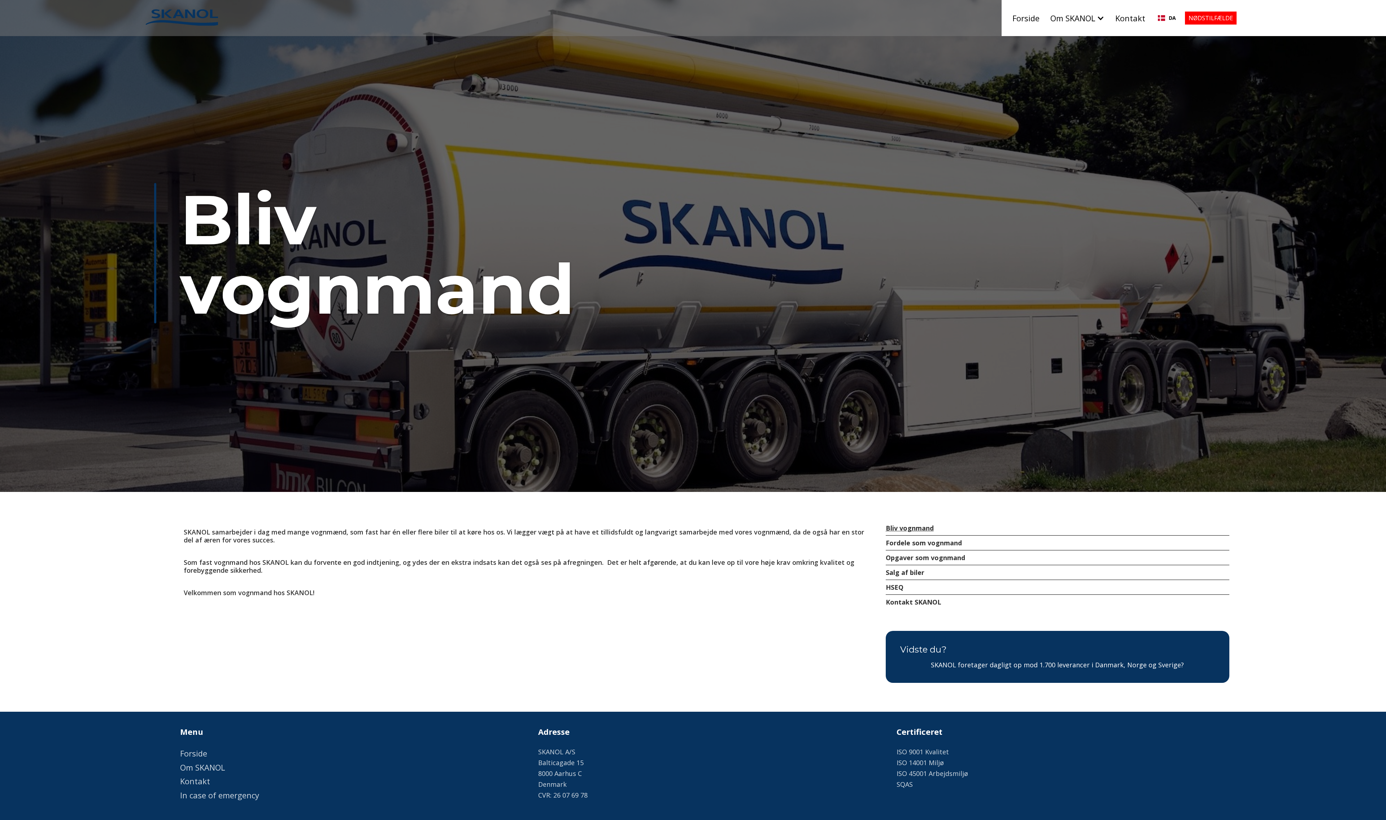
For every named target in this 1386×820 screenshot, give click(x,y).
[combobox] (1166, 18)
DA (1172, 17)
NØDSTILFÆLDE (1211, 18)
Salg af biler (905, 572)
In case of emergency (219, 795)
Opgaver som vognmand (925, 557)
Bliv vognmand (910, 528)
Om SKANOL (202, 767)
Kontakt (1130, 18)
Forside (1026, 18)
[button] (1079, 18)
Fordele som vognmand (924, 542)
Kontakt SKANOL (913, 602)
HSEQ (894, 587)
